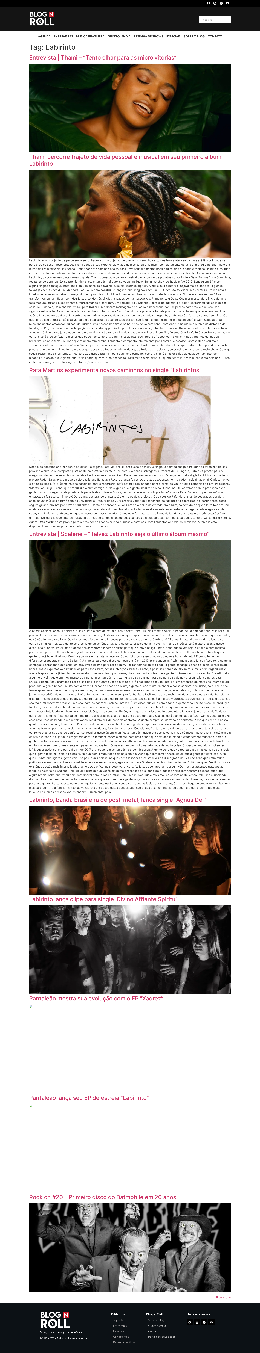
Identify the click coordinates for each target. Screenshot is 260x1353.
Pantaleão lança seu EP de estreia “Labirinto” (89, 1097)
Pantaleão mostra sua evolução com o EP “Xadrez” (96, 998)
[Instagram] (214, 3)
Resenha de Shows (148, 36)
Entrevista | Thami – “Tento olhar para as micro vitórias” (103, 57)
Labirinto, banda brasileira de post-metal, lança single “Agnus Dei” (117, 799)
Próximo (223, 1297)
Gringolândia (119, 36)
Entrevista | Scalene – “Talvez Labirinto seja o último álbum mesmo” (119, 534)
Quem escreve (157, 1325)
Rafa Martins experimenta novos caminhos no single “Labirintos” (115, 370)
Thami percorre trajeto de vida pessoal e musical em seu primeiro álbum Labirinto (125, 160)
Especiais (173, 36)
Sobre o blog (194, 36)
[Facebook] (208, 3)
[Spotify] (221, 3)
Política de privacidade (162, 1336)
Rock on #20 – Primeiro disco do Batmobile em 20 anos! (103, 1197)
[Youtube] (227, 3)
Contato (215, 36)
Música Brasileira (90, 36)
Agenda (44, 36)
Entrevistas (63, 36)
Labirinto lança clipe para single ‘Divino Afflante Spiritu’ (103, 899)
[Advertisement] (125, 19)
